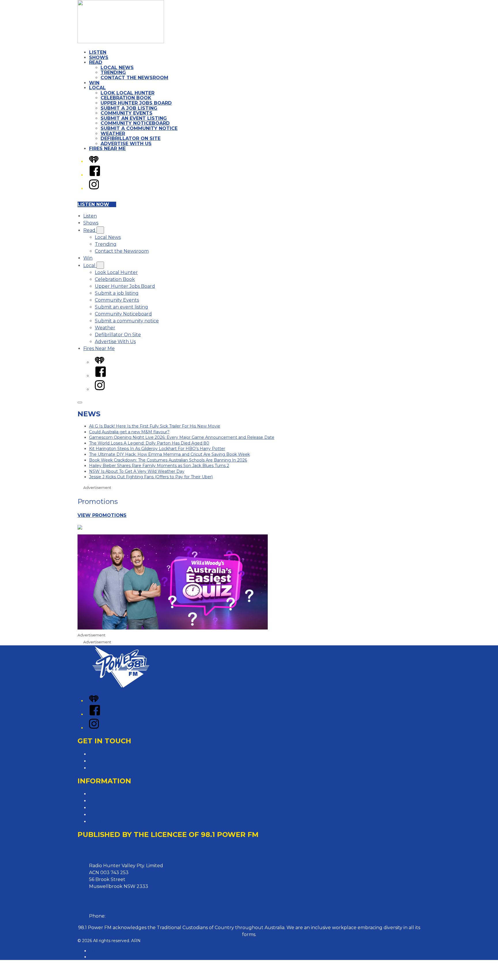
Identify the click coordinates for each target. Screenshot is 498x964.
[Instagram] (94, 188)
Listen (97, 52)
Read (95, 62)
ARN (94, 950)
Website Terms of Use (114, 814)
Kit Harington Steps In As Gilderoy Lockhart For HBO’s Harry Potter (157, 448)
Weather (113, 133)
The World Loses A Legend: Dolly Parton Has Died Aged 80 (149, 443)
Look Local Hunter (127, 93)
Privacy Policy (105, 794)
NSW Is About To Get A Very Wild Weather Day (136, 471)
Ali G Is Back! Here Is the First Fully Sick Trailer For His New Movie (154, 426)
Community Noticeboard (135, 123)
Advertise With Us (126, 143)
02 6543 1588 (122, 916)
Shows (98, 57)
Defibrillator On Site (131, 138)
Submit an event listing (134, 118)
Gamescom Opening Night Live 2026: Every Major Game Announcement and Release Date (181, 437)
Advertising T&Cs (108, 807)
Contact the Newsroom (134, 77)
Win (94, 83)
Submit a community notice (139, 128)
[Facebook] (95, 175)
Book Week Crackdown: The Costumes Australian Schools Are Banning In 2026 (168, 460)
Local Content (105, 821)
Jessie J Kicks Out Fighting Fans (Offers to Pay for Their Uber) (151, 476)
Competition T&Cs (109, 801)
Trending (113, 72)
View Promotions (102, 515)
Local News (117, 67)
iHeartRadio (101, 956)
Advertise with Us (109, 761)
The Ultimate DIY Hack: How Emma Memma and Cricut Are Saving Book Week (169, 454)
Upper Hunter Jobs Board (136, 103)
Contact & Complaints (114, 754)
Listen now (93, 204)
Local (97, 87)
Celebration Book (126, 98)
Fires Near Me (107, 148)
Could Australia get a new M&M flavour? (129, 431)
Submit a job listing (129, 108)
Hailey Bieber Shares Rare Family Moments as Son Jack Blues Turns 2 (159, 465)
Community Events (126, 113)
